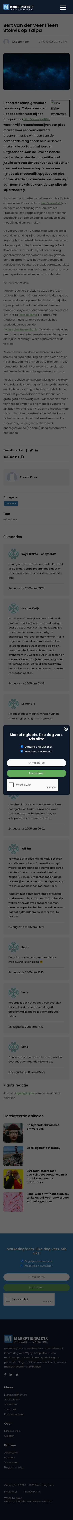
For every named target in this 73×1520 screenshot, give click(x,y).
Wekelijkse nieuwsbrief (38, 751)
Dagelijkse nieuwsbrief (38, 746)
